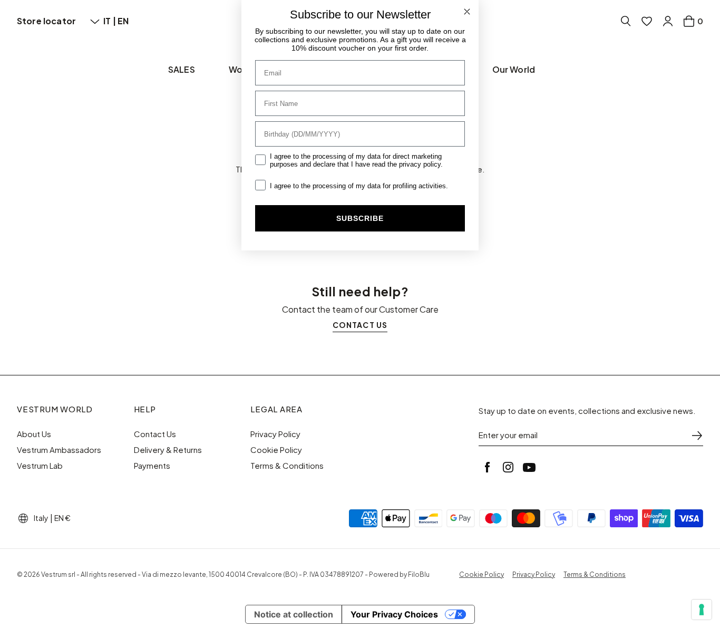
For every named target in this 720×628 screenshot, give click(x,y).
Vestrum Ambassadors (59, 450)
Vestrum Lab (40, 465)
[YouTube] (529, 467)
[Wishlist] (646, 21)
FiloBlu (419, 574)
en (123, 20)
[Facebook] (487, 467)
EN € (62, 518)
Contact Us (155, 434)
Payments (152, 465)
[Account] (667, 21)
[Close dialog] (467, 11)
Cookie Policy (276, 450)
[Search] (625, 21)
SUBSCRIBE (360, 218)
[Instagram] (508, 467)
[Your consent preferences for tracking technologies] (702, 610)
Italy (41, 518)
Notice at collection (293, 614)
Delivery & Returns (168, 450)
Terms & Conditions (287, 465)
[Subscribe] (696, 435)
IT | (110, 20)
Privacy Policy (275, 434)
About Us (34, 434)
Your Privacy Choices (394, 614)
